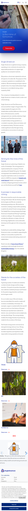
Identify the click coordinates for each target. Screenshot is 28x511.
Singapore (3, 481)
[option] (14, 29)
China (15, 479)
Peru (15, 481)
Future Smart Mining (17, 244)
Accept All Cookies (14, 508)
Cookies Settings (14, 500)
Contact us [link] (14, 387)
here (20, 185)
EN (18, 2)
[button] (15, 436)
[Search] (23, 2)
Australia (3, 477)
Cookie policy (22, 497)
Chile (2, 479)
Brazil (15, 477)
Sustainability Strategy (7, 248)
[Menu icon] (26, 2)
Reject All (14, 504)
